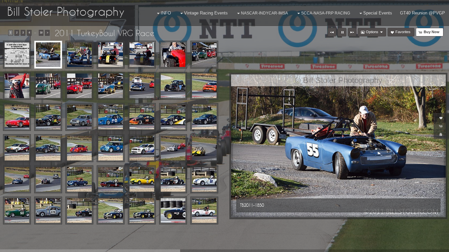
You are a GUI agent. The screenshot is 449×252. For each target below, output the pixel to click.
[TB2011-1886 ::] (48, 86)
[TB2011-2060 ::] (204, 210)
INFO (166, 12)
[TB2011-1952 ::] (17, 117)
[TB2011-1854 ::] (110, 54)
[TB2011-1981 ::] (110, 148)
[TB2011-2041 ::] (79, 210)
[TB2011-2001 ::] (173, 148)
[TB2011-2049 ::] (142, 210)
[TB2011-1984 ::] (142, 148)
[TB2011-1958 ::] (173, 117)
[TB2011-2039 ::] (48, 210)
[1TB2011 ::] (17, 54)
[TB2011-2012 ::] (48, 179)
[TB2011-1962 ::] (204, 117)
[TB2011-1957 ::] (142, 117)
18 (41, 32)
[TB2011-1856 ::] (142, 54)
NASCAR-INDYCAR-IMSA (264, 13)
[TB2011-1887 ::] (79, 86)
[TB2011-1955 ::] (79, 117)
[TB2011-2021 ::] (142, 179)
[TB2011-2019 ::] (110, 179)
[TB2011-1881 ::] (204, 54)
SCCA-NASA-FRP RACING (325, 13)
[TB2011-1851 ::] (79, 54)
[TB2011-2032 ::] (17, 210)
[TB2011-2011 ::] (17, 179)
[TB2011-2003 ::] (204, 148)
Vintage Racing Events (206, 12)
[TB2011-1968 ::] (48, 148)
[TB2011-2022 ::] (173, 179)
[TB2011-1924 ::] (173, 86)
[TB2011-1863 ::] (173, 54)
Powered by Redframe (426, 246)
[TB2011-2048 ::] (110, 210)
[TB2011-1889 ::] (110, 86)
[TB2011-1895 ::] (142, 86)
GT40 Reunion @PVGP (422, 12)
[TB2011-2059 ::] (173, 210)
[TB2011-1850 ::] (48, 54)
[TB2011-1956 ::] (110, 117)
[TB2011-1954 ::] (48, 117)
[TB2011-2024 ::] (204, 179)
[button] (332, 32)
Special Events (377, 12)
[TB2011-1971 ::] (79, 148)
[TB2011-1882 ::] (17, 86)
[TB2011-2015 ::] (79, 179)
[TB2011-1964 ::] (17, 148)
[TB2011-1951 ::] (204, 86)
